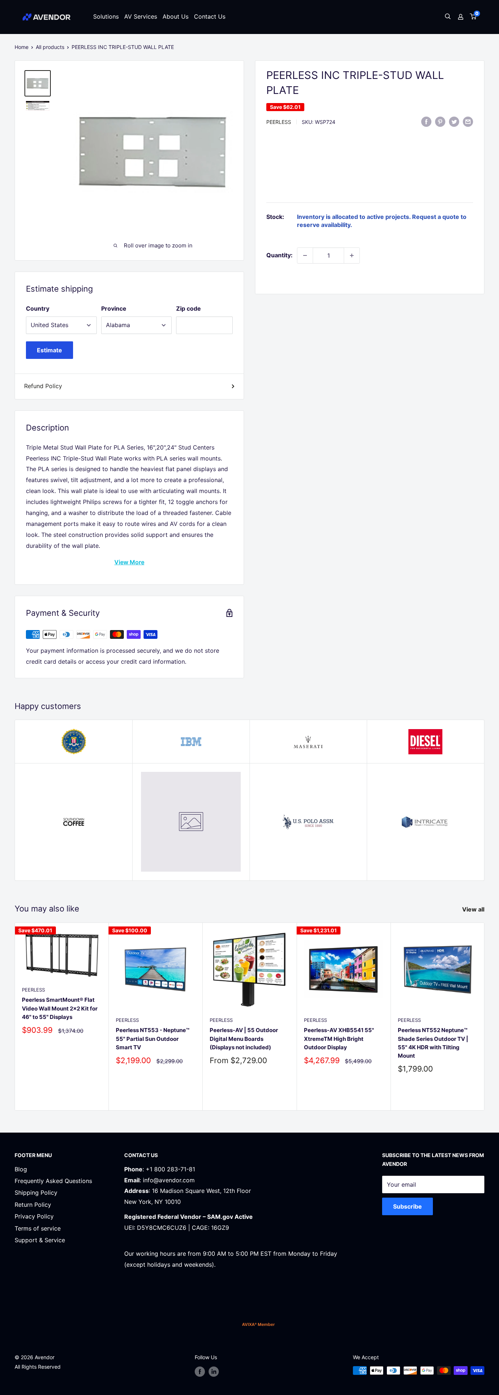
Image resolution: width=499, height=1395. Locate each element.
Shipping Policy (36, 1192)
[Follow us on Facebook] (200, 1371)
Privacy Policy (34, 1216)
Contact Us (209, 16)
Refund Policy (43, 386)
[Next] (484, 1016)
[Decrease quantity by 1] (305, 255)
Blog (21, 1169)
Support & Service (40, 1240)
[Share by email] (468, 121)
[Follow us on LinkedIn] (214, 1371)
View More (129, 562)
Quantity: (279, 255)
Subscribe (407, 1206)
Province (113, 308)
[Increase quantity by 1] (351, 255)
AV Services (140, 16)
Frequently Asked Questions (53, 1180)
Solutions (106, 16)
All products (50, 47)
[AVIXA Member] (258, 1324)
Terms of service (38, 1228)
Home (21, 47)
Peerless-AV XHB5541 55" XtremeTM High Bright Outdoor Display (339, 1039)
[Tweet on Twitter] (454, 121)
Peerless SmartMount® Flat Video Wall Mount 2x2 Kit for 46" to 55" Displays (60, 1009)
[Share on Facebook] (426, 121)
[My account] (460, 17)
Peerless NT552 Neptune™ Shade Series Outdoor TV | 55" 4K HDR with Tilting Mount (433, 1043)
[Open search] (448, 17)
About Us (175, 16)
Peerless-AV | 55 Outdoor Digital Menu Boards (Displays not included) (244, 1039)
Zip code (188, 308)
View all (474, 909)
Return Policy (33, 1204)
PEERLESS (278, 122)
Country (37, 308)
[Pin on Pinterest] (440, 121)
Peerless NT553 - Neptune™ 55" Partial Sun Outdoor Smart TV (153, 1039)
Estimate (49, 350)
